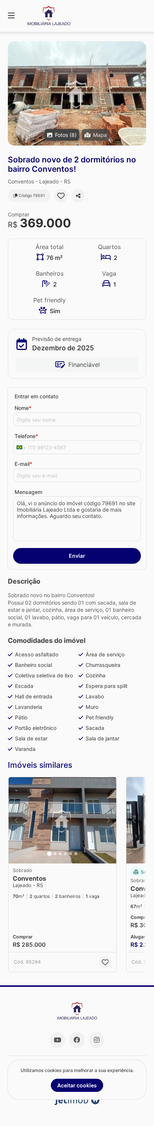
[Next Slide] (140, 93)
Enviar (77, 555)
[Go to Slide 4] (65, 853)
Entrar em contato (36, 396)
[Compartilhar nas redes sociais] (78, 196)
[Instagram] (96, 1040)
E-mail (23, 464)
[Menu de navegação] (11, 16)
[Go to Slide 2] (54, 853)
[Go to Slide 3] (60, 853)
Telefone (26, 436)
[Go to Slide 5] (70, 853)
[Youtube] (57, 1040)
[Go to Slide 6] (75, 853)
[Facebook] (77, 1040)
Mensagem (28, 492)
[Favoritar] (61, 196)
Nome (23, 408)
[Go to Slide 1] (49, 853)
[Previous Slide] (14, 93)
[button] (77, 93)
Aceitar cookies (77, 1085)
